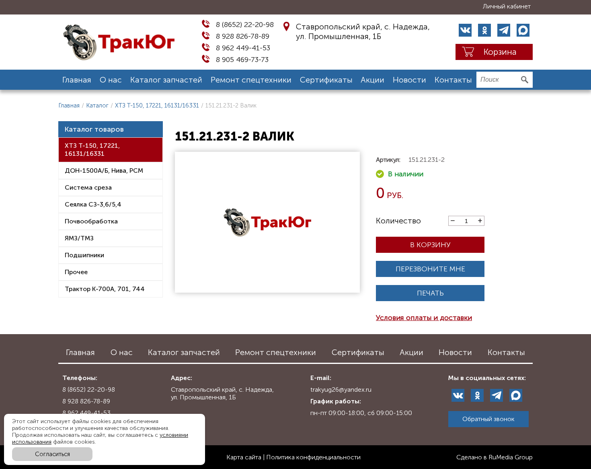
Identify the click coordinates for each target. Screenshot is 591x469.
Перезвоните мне (430, 268)
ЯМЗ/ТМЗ (79, 238)
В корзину (430, 244)
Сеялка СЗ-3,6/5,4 (93, 204)
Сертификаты (326, 80)
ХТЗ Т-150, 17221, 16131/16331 (157, 105)
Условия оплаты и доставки (424, 317)
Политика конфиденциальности (313, 457)
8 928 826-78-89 (242, 36)
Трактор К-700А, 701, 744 (105, 289)
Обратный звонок (488, 419)
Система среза (88, 187)
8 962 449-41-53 (243, 47)
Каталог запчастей (166, 80)
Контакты (453, 80)
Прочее (76, 272)
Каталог (97, 105)
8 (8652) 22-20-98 (245, 24)
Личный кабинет (507, 6)
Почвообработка (91, 221)
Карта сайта (243, 457)
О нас (111, 80)
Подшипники (84, 255)
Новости (409, 80)
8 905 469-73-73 (242, 59)
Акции (372, 80)
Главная (76, 80)
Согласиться (52, 454)
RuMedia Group (510, 457)
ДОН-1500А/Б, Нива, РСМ (104, 170)
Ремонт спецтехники (251, 80)
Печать (430, 293)
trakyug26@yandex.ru (340, 389)
